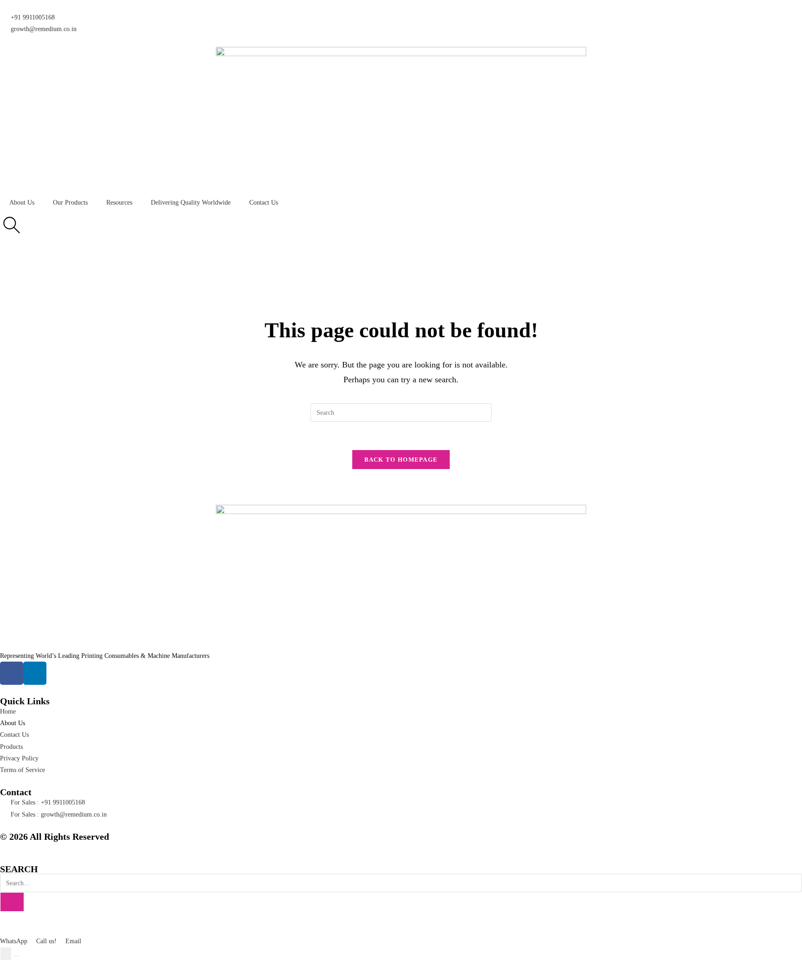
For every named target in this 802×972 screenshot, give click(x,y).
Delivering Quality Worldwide (191, 202)
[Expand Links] (6, 953)
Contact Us (263, 202)
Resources (119, 202)
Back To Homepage (401, 459)
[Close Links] (16, 956)
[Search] (12, 902)
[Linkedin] (34, 673)
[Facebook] (11, 673)
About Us (21, 202)
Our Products (70, 202)
